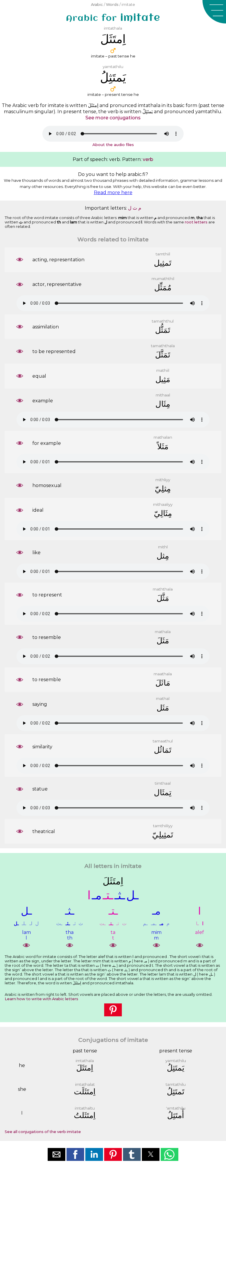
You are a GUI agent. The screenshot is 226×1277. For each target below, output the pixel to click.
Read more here (113, 192)
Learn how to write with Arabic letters (41, 999)
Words (112, 4)
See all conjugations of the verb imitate (43, 1132)
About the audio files (113, 144)
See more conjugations (113, 118)
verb (148, 159)
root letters (196, 222)
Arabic (97, 4)
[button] (214, 11)
